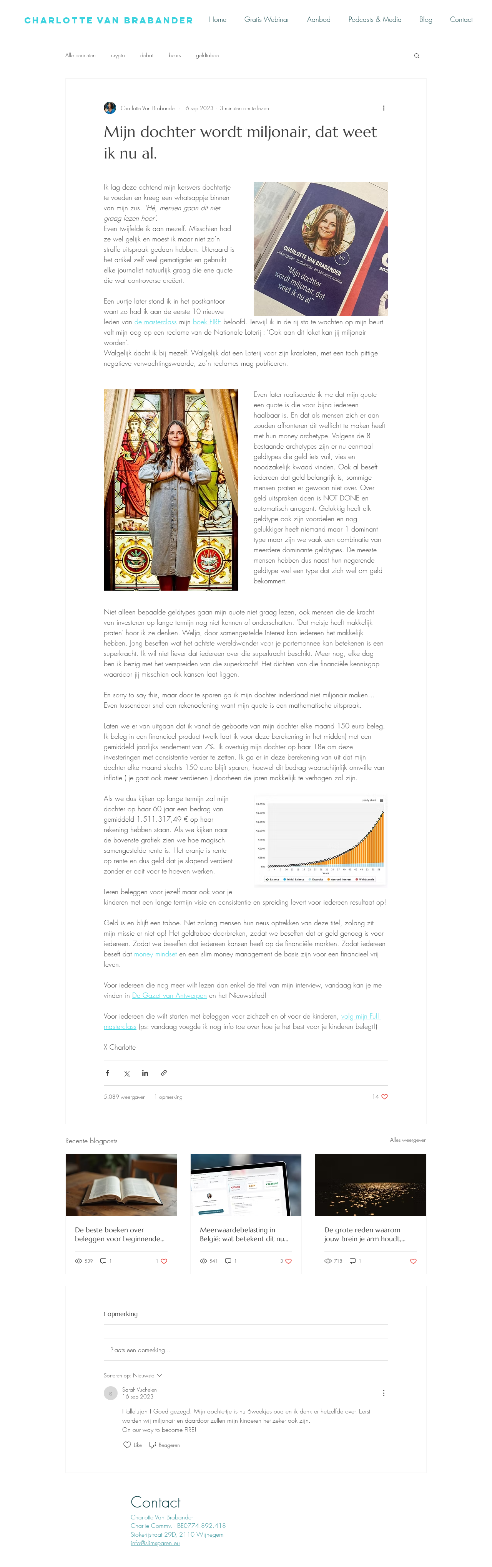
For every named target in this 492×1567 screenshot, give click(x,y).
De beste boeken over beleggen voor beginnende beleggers (117, 1234)
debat (146, 55)
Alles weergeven (408, 1139)
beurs (175, 55)
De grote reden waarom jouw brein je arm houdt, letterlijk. (362, 1234)
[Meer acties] (383, 107)
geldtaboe (207, 55)
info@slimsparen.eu (155, 1543)
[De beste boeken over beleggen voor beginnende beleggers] (121, 1185)
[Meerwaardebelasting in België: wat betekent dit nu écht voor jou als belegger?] (246, 1185)
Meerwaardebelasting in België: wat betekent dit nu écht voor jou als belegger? (242, 1234)
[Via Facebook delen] (107, 1073)
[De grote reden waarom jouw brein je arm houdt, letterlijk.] (370, 1185)
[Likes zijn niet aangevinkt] (127, 1445)
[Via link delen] (164, 1073)
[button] (417, 55)
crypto (118, 55)
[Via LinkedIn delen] (145, 1073)
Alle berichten (80, 55)
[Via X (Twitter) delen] (126, 1073)
